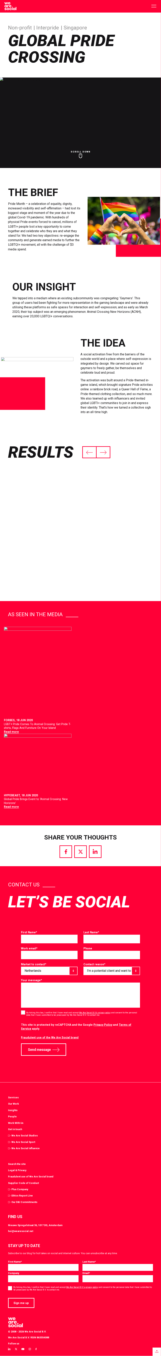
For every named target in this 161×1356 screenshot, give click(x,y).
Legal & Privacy (17, 1170)
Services (13, 1097)
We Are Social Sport (23, 1142)
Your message (31, 980)
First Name (29, 932)
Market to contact (33, 964)
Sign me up (21, 1303)
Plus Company (19, 1189)
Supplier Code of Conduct (23, 1183)
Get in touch (15, 1129)
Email (86, 1273)
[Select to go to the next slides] (103, 452)
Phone (87, 948)
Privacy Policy (102, 1024)
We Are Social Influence (25, 1148)
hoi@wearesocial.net (20, 1231)
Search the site (17, 1164)
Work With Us (15, 1122)
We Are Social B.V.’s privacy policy (95, 1012)
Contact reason (94, 964)
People (12, 1116)
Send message (39, 1050)
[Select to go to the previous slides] (89, 452)
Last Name (91, 932)
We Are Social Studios (24, 1135)
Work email (29, 948)
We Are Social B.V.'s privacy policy (82, 1287)
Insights (12, 1110)
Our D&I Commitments (24, 1202)
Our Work (13, 1103)
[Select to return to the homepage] (10, 6)
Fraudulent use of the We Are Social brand (50, 1037)
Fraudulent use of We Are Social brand (30, 1176)
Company (13, 1273)
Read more (11, 731)
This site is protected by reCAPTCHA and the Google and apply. (76, 1026)
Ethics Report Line (22, 1195)
